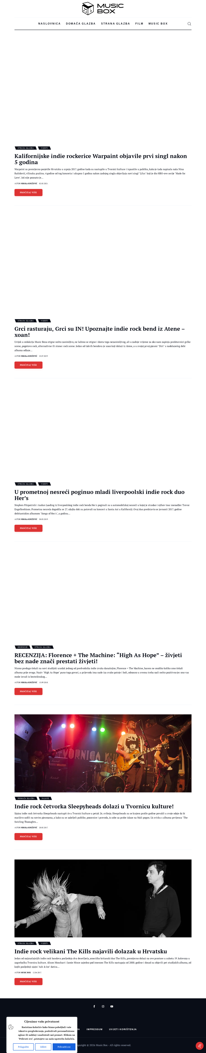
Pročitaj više (28, 192)
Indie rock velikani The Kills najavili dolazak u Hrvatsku (90, 951)
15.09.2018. (43, 682)
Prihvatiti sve (64, 1046)
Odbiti (43, 1046)
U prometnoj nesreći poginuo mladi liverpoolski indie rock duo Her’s (99, 495)
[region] (41, 1035)
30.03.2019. (43, 519)
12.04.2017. (37, 972)
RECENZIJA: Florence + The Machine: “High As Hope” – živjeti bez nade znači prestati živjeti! (98, 658)
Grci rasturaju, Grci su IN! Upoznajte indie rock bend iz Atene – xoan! (99, 331)
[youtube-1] (111, 1006)
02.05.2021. (43, 183)
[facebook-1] (94, 1006)
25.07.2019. (43, 356)
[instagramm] (103, 1006)
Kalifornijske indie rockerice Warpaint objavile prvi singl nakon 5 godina (100, 159)
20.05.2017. (43, 827)
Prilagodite (23, 1046)
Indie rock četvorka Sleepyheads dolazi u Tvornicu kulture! (94, 806)
